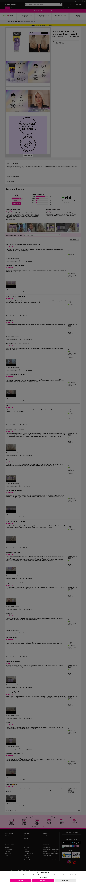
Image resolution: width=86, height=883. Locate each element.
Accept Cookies (20, 880)
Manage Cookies (65, 880)
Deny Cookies (43, 880)
